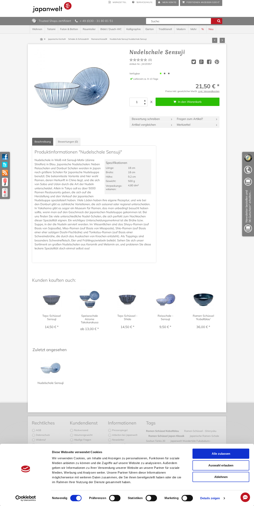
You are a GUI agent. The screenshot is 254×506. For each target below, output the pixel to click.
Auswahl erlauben (220, 465)
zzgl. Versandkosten (208, 91)
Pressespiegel (120, 430)
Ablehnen (221, 477)
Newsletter (118, 439)
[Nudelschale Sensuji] (72, 88)
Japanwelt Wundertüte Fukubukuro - (190, 440)
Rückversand (80, 430)
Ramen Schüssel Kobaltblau (162, 430)
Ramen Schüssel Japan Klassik (166, 435)
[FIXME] (248, 212)
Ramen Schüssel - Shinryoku (200, 430)
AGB (38, 430)
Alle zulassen (221, 453)
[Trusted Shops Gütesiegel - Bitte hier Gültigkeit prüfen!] (34, 20)
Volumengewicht (82, 434)
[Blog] (5, 192)
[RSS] (5, 173)
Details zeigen (210, 498)
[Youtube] (5, 182)
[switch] (114, 498)
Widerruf (40, 439)
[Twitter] (5, 165)
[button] (144, 100)
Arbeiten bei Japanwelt (124, 434)
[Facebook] (5, 157)
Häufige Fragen (82, 439)
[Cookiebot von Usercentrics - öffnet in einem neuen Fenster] (25, 498)
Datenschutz (42, 434)
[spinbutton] (137, 102)
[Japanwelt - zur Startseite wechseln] (52, 7)
